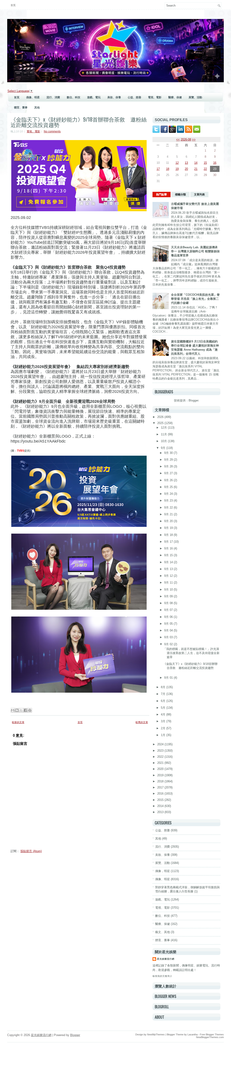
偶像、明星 (33, 97)
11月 (164, 434)
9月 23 (169, 500)
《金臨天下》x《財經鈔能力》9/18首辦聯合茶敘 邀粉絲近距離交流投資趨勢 (79, 121)
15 (205, 162)
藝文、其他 (162, 932)
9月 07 (169, 610)
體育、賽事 (21, 107)
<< (178, 139)
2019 (160, 775)
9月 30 (169, 453)
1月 (163, 735)
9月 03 (169, 637)
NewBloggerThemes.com (210, 1037)
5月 (163, 707)
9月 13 (169, 569)
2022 (160, 756)
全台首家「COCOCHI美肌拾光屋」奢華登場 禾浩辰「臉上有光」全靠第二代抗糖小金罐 (195, 299)
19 (177, 169)
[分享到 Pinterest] (30, 710)
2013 (160, 812)
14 (195, 162)
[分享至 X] (21, 710)
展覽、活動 (195, 97)
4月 (163, 714)
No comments (52, 131)
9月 (163, 448)
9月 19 (169, 528)
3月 (163, 721)
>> (194, 139)
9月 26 (169, 480)
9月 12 (169, 575)
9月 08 (169, 603)
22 (205, 169)
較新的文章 (18, 722)
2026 (160, 417)
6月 (163, 701)
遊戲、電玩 (94, 97)
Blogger (193, 400)
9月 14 (169, 562)
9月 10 (169, 589)
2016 (160, 793)
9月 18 (169, 535)
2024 (160, 744)
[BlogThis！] (17, 710)
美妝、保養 (114, 97)
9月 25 (169, 487)
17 (158, 169)
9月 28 (169, 466)
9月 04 (169, 630)
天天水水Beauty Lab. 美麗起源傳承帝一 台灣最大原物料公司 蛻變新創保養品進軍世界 (195, 251)
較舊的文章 (142, 722)
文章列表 (199, 194)
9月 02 (169, 644)
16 (214, 162)
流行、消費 (53, 97)
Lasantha (192, 1034)
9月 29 (169, 459)
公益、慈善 (134, 97)
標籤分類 (180, 194)
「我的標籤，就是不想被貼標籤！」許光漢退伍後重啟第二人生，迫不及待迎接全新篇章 (191, 653)
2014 (160, 806)
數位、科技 (73, 97)
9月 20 (169, 521)
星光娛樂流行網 (165, 959)
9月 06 (169, 617)
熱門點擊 (161, 194)
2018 (160, 781)
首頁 (13, 5)
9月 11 (169, 582)
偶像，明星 (162, 871)
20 (186, 169)
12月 (164, 427)
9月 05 (169, 623)
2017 (160, 787)
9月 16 (169, 548)
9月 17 (169, 541)
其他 (37, 107)
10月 (164, 441)
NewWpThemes (156, 1034)
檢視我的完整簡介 (162, 976)
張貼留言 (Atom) (31, 851)
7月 (163, 694)
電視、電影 (155, 97)
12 (177, 162)
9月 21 (169, 514)
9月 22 (169, 507)
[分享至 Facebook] (25, 710)
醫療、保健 (175, 97)
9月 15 (169, 555)
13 (186, 162)
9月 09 (169, 596)
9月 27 (169, 473)
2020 (160, 769)
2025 (160, 423)
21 (195, 169)
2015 (160, 800)
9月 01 (169, 677)
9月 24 (169, 493)
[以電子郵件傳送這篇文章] (12, 710)
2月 (163, 728)
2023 (160, 750)
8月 (163, 687)
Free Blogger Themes (212, 1034)
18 (167, 169)
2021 (160, 762)
